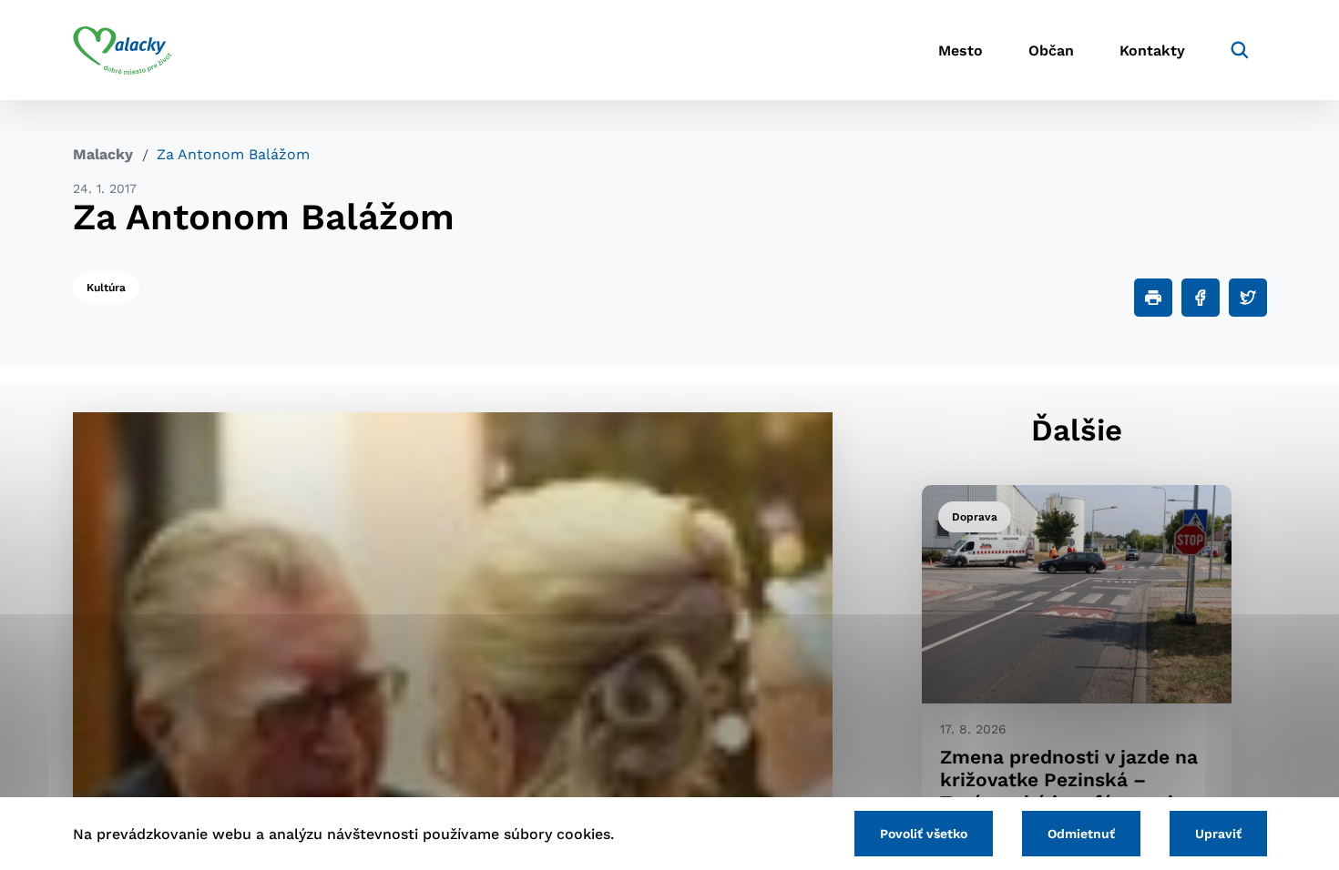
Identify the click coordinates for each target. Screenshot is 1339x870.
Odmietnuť (1081, 833)
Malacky (103, 154)
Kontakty (1152, 50)
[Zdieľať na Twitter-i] (1248, 297)
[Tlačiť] (1153, 297)
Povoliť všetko (923, 833)
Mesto (960, 50)
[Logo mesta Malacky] (122, 50)
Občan (1051, 50)
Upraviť (1218, 833)
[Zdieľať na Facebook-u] (1200, 297)
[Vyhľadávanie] (1240, 50)
